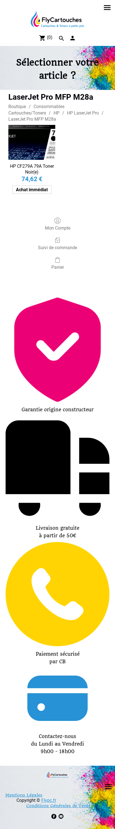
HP (56, 113)
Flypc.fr (48, 800)
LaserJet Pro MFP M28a (32, 119)
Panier (57, 267)
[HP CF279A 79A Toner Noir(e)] (31, 142)
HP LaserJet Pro (83, 113)
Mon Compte (57, 228)
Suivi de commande (57, 247)
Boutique (17, 106)
